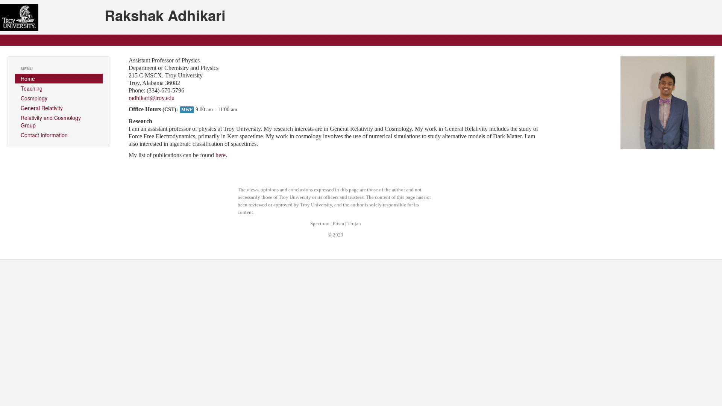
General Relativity (42, 108)
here (220, 155)
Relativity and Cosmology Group (51, 121)
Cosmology (34, 98)
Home (28, 78)
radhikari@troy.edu (151, 98)
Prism (338, 223)
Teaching (31, 88)
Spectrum (319, 223)
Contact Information (44, 135)
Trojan (354, 223)
